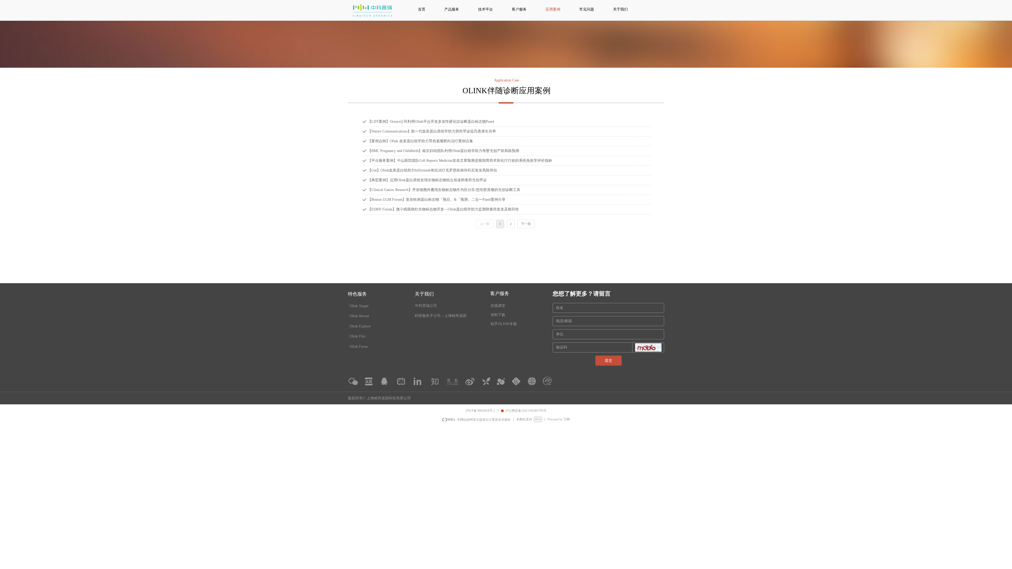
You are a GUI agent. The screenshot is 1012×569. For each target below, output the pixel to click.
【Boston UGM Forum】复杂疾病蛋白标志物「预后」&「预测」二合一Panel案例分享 (436, 200)
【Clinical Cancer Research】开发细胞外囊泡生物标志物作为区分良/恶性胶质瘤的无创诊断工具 (444, 190)
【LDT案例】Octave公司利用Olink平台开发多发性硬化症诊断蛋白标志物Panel (431, 122)
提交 (608, 360)
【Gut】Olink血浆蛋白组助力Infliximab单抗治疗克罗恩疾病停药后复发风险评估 (432, 170)
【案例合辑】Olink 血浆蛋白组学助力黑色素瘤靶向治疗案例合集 (420, 141)
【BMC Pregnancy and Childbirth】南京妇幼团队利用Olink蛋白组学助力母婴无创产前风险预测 (443, 151)
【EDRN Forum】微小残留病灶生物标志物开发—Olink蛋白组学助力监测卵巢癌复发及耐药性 (443, 209)
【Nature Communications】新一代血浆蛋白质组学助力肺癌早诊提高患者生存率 (432, 131)
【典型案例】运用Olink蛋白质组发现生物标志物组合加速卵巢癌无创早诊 (427, 180)
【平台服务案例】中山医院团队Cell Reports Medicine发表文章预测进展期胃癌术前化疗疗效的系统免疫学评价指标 (460, 161)
